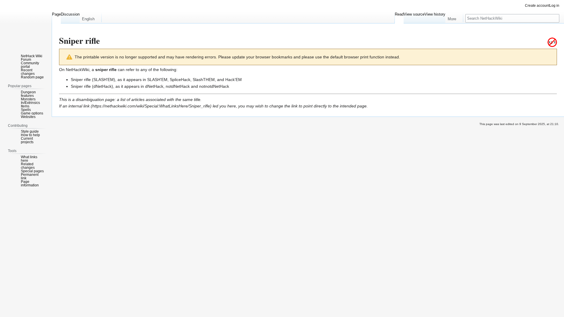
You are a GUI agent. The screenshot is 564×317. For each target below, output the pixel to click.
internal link (79, 106)
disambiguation (90, 99)
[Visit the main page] (25, 23)
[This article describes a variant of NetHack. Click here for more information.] (552, 42)
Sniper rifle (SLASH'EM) (93, 79)
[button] (90, 17)
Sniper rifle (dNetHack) (92, 86)
